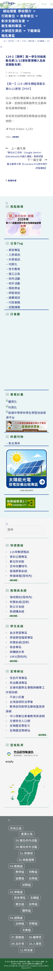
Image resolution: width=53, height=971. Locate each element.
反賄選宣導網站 (20, 730)
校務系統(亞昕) (19, 602)
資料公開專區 (18, 557)
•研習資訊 (13, 293)
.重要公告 (12, 76)
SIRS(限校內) (18, 656)
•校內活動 (13, 278)
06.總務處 (16, 918)
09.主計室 (17, 944)
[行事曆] (26, 353)
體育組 (26, 910)
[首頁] (4, 41)
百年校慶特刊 (18, 566)
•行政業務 (13, 302)
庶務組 (33, 923)
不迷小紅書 (17, 697)
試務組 (26, 885)
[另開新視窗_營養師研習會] (26, 426)
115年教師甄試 (19, 552)
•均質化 (11, 264)
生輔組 (34, 898)
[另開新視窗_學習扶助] (26, 415)
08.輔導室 (35, 937)
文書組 (26, 930)
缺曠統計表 (17, 652)
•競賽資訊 (13, 298)
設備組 (20, 878)
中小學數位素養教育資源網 (27, 716)
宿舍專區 (15, 647)
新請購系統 (17, 611)
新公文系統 (17, 606)
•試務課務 (13, 307)
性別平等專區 (18, 678)
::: (4, 3)
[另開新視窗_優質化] (26, 401)
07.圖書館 (17, 937)
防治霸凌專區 (18, 683)
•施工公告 (13, 274)
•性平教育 (13, 269)
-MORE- (12, 580)
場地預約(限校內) (21, 597)
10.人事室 (35, 944)
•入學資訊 (13, 255)
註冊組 (39, 76)
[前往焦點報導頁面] (23, 224)
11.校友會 (26, 950)
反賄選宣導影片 (20, 725)
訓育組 (33, 904)
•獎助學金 (13, 288)
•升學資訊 (13, 259)
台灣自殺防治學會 (21, 702)
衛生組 (20, 904)
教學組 (20, 872)
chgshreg (27, 72)
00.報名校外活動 (26, 847)
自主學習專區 (18, 633)
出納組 (20, 923)
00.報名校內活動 (26, 840)
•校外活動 (13, 283)
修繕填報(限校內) (21, 576)
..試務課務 (15, 137)
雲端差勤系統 (18, 571)
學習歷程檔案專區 (21, 637)
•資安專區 (13, 250)
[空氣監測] (26, 777)
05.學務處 (16, 892)
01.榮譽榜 (26, 853)
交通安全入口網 (20, 721)
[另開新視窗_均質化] (26, 407)
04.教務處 (22, 76)
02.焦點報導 (26, 860)
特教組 (33, 872)
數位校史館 (17, 561)
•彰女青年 (13, 443)
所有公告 (30, 76)
